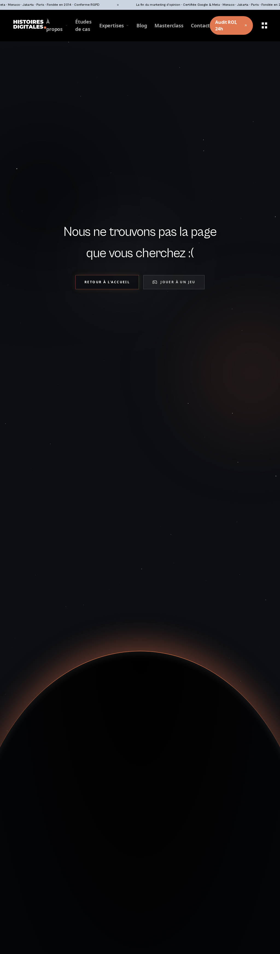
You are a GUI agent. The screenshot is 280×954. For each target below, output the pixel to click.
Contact (200, 25)
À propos (54, 25)
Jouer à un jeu (178, 282)
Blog (141, 25)
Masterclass (168, 25)
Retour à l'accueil (107, 282)
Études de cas (83, 25)
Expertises (111, 25)
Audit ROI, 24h (226, 25)
